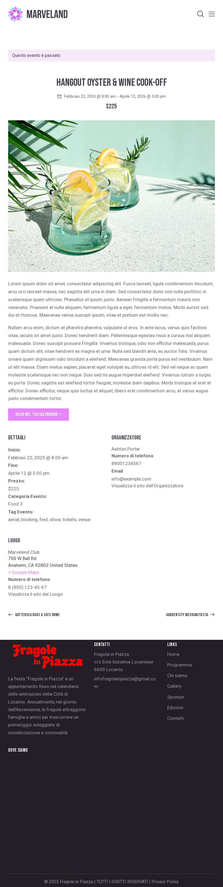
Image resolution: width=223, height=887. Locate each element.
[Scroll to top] (213, 877)
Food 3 (15, 504)
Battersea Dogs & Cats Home (37, 614)
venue (84, 519)
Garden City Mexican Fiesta (187, 614)
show (55, 519)
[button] (212, 14)
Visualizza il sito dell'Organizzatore (147, 485)
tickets (69, 519)
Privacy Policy (165, 881)
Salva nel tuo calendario (36, 414)
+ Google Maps (23, 572)
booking (29, 519)
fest (43, 519)
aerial (13, 519)
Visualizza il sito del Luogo (35, 594)
